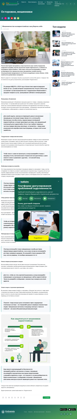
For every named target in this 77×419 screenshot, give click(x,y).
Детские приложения (39, 411)
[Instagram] (24, 397)
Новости (23, 2)
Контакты (48, 411)
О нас (25, 411)
